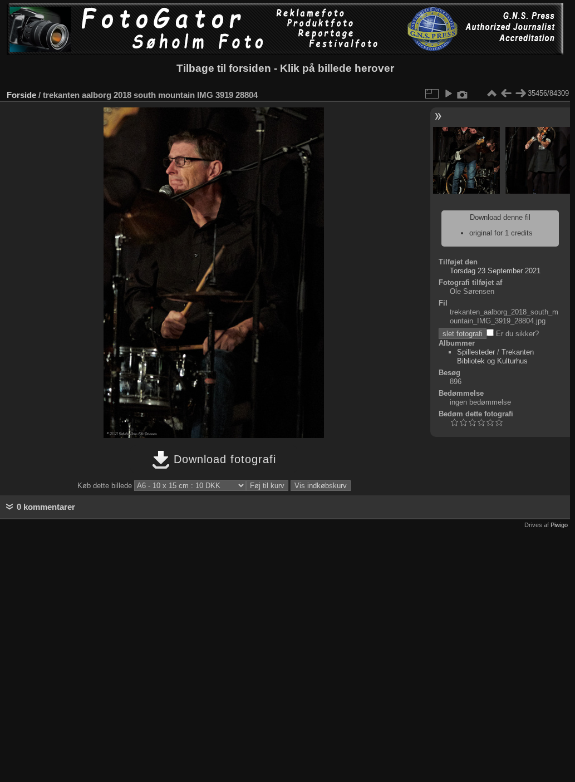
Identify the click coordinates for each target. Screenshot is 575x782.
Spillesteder (476, 352)
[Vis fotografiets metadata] (462, 93)
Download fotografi (223, 459)
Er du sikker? (516, 333)
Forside (21, 95)
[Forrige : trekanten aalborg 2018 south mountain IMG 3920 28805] (506, 93)
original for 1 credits (501, 233)
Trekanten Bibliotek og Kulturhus (495, 356)
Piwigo (559, 525)
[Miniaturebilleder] (491, 93)
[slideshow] (448, 93)
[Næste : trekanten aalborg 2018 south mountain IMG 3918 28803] (520, 93)
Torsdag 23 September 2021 (495, 271)
